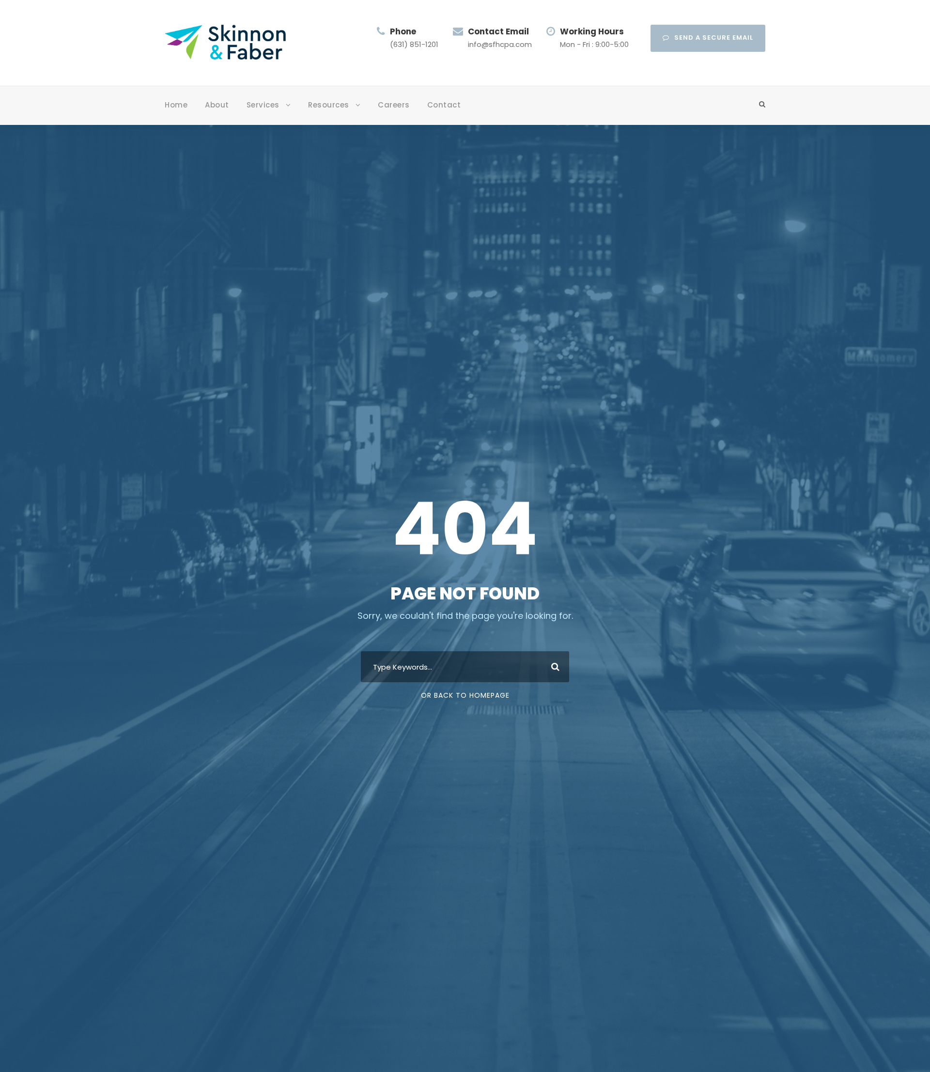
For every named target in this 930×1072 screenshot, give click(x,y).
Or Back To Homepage (465, 695)
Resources (328, 105)
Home (176, 105)
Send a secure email (713, 37)
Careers (394, 105)
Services (263, 105)
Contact (444, 105)
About (217, 105)
